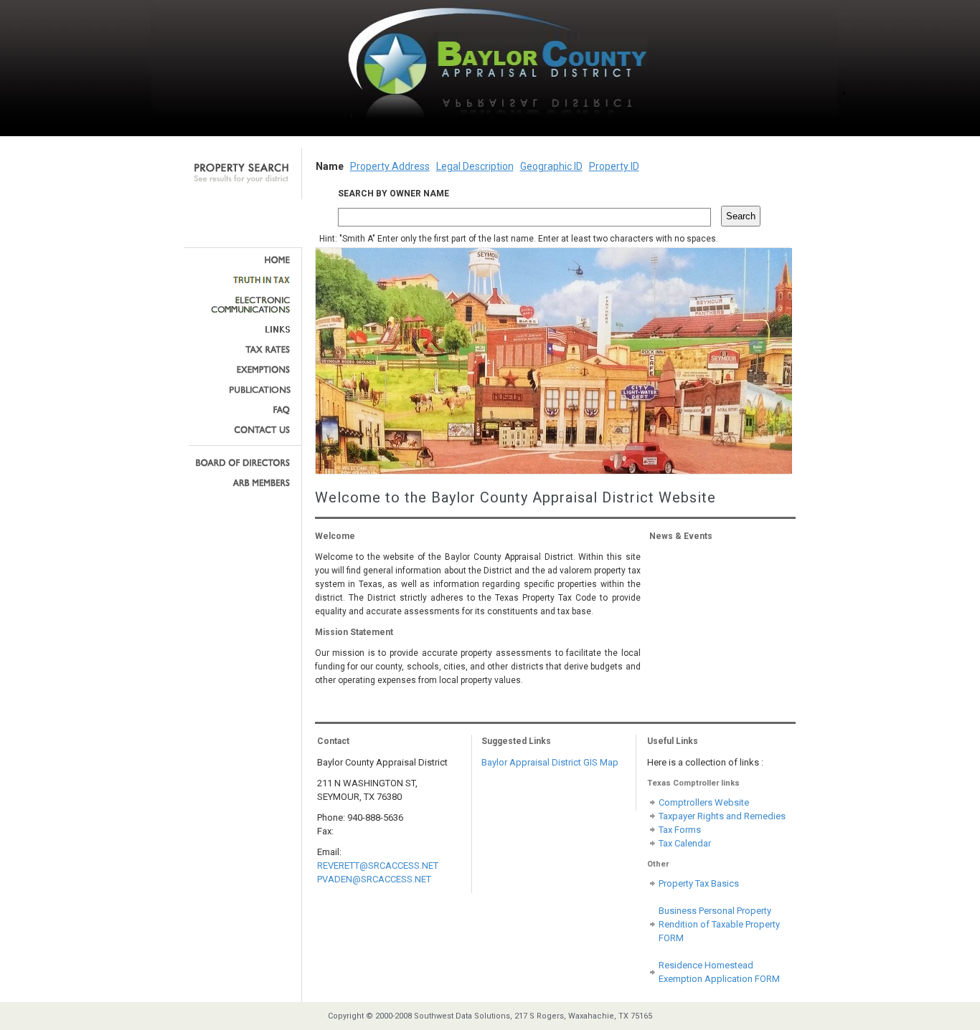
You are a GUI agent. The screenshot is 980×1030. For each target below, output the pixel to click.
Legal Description (475, 166)
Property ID (614, 166)
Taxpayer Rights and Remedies (722, 816)
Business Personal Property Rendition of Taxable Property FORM (719, 924)
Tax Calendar (685, 843)
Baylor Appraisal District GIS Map (549, 762)
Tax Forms (680, 829)
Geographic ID (551, 166)
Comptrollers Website (704, 802)
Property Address (390, 166)
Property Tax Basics (699, 883)
